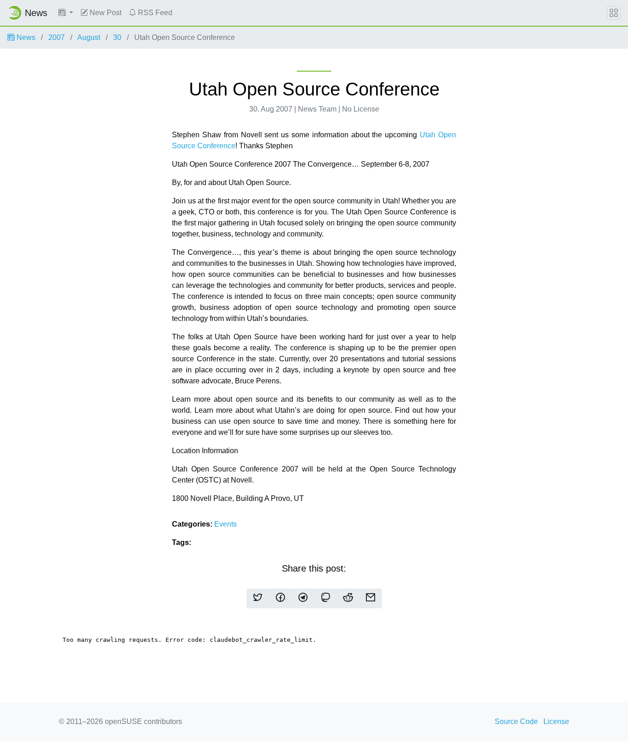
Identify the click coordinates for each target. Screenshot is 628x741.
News (25, 37)
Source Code (516, 721)
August (88, 37)
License (556, 721)
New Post (104, 13)
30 (117, 37)
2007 (56, 37)
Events (225, 524)
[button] (66, 13)
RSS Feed (154, 13)
